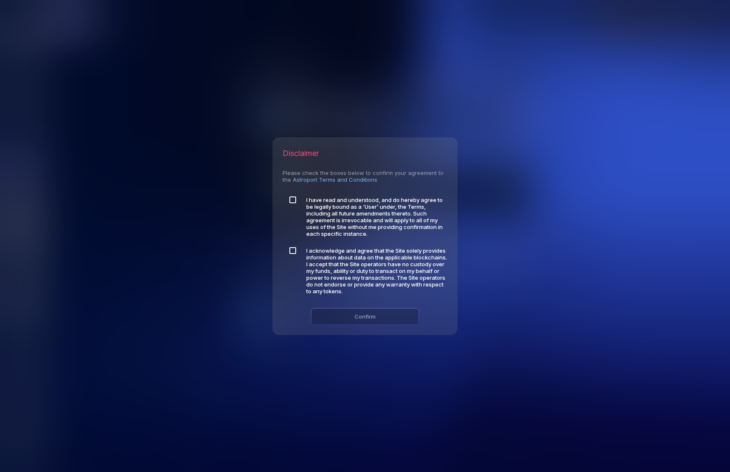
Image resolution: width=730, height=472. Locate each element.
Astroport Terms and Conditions (335, 179)
